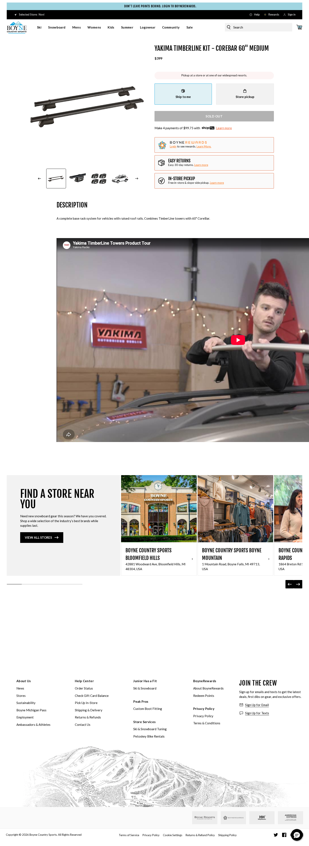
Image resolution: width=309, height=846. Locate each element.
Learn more (224, 128)
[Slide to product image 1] (56, 178)
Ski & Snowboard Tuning (150, 729)
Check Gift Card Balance (92, 695)
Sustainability (26, 703)
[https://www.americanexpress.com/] (290, 818)
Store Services (144, 722)
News (20, 688)
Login (173, 146)
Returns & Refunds (88, 717)
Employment (25, 717)
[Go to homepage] (17, 27)
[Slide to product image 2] (77, 178)
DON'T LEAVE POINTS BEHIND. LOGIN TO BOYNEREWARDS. (154, 6)
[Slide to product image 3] (99, 178)
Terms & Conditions (206, 723)
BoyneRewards (204, 681)
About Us (23, 681)
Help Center (84, 681)
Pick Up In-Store (86, 703)
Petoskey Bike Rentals (149, 736)
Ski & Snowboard (144, 688)
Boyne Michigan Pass (31, 710)
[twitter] (276, 835)
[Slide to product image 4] (120, 178)
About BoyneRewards (208, 688)
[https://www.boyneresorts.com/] (205, 818)
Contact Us (82, 724)
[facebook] (284, 835)
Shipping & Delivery (88, 710)
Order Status (84, 688)
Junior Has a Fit (145, 681)
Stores (21, 695)
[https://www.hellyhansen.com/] (262, 818)
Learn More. (204, 146)
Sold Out (214, 116)
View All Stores (38, 537)
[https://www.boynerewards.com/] (233, 818)
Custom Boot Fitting (147, 708)
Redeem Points (203, 695)
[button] (297, 835)
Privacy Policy (203, 708)
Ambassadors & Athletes (33, 724)
